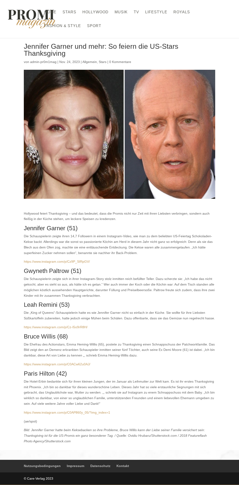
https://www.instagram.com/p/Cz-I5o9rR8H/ (56, 327)
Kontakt (122, 466)
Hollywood (95, 12)
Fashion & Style (62, 26)
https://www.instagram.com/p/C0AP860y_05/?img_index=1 (67, 412)
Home (50, 12)
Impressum (75, 466)
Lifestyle (156, 12)
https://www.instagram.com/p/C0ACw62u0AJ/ (57, 364)
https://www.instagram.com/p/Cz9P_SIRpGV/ (57, 261)
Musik (121, 12)
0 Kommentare (120, 62)
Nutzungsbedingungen (42, 466)
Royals (181, 12)
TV (136, 12)
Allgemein (89, 62)
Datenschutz (100, 466)
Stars (69, 12)
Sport (94, 26)
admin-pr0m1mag (43, 62)
